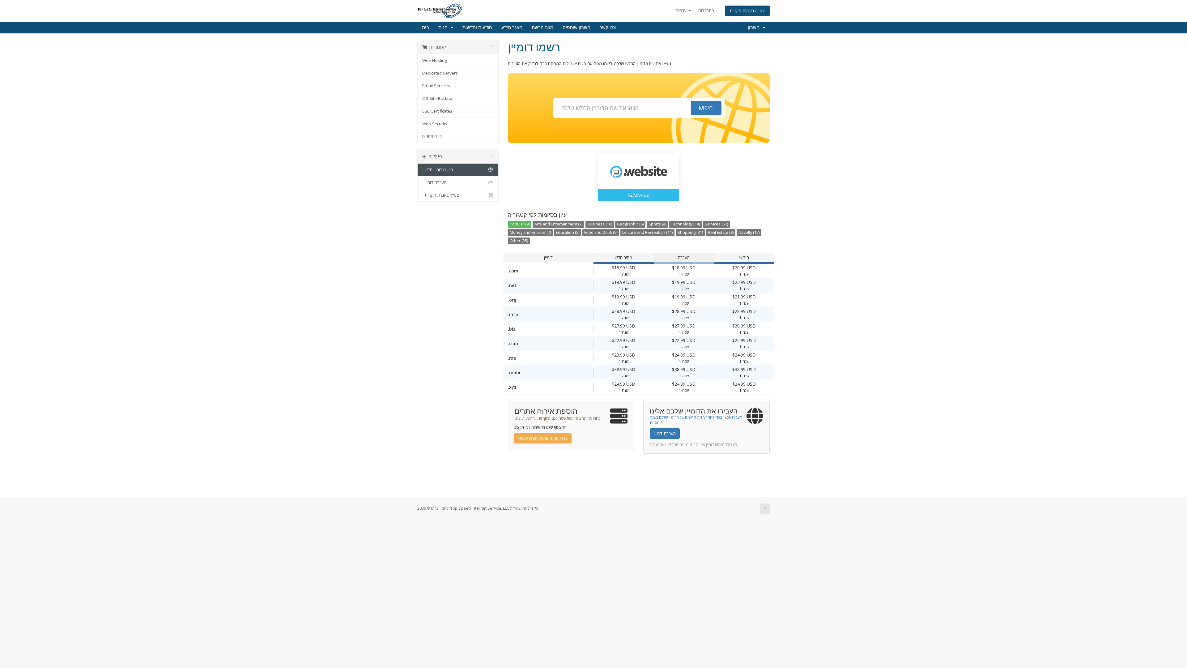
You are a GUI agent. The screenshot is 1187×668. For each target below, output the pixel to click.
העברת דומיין (434, 182)
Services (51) (716, 224)
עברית (682, 10)
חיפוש (706, 108)
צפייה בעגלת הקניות (747, 11)
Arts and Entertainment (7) (558, 224)
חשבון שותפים (576, 27)
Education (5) (567, 232)
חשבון (755, 27)
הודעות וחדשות (477, 27)
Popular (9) (520, 224)
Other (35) (519, 240)
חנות (444, 27)
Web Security (434, 123)
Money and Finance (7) (530, 232)
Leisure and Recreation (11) (647, 232)
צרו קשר (608, 27)
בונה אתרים (432, 136)
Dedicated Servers (440, 73)
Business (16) (599, 224)
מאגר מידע (511, 27)
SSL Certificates (437, 111)
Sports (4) (657, 224)
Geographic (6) (630, 224)
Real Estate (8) (721, 232)
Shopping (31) (690, 232)
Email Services (436, 85)
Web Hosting (434, 60)
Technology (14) (685, 224)
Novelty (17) (748, 232)
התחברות (706, 10)
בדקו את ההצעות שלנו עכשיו (543, 438)
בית (425, 27)
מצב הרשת (542, 27)
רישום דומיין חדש (437, 170)
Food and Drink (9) (600, 232)
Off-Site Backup (437, 98)
